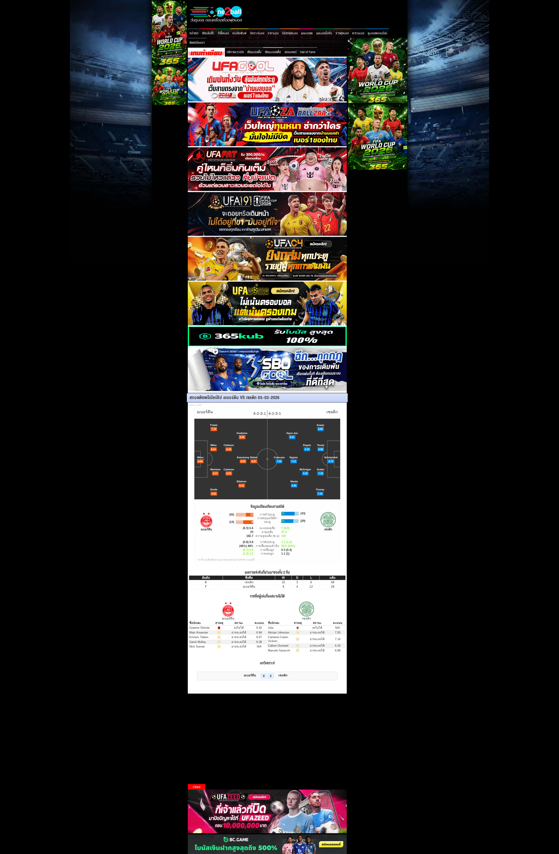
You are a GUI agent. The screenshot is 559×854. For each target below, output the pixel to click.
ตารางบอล (358, 33)
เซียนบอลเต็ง (254, 52)
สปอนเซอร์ (291, 52)
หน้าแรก (194, 33)
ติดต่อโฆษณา (197, 42)
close (196, 787)
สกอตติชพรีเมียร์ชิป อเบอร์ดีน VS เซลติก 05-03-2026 (234, 397)
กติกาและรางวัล (235, 52)
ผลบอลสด (307, 33)
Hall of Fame (307, 52)
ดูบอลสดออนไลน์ (377, 33)
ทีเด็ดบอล (223, 33)
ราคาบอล (273, 33)
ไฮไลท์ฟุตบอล (290, 33)
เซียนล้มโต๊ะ (208, 33)
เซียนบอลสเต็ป (273, 52)
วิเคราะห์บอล (257, 33)
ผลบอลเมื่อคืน (324, 33)
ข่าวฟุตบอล (342, 33)
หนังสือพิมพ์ (239, 33)
